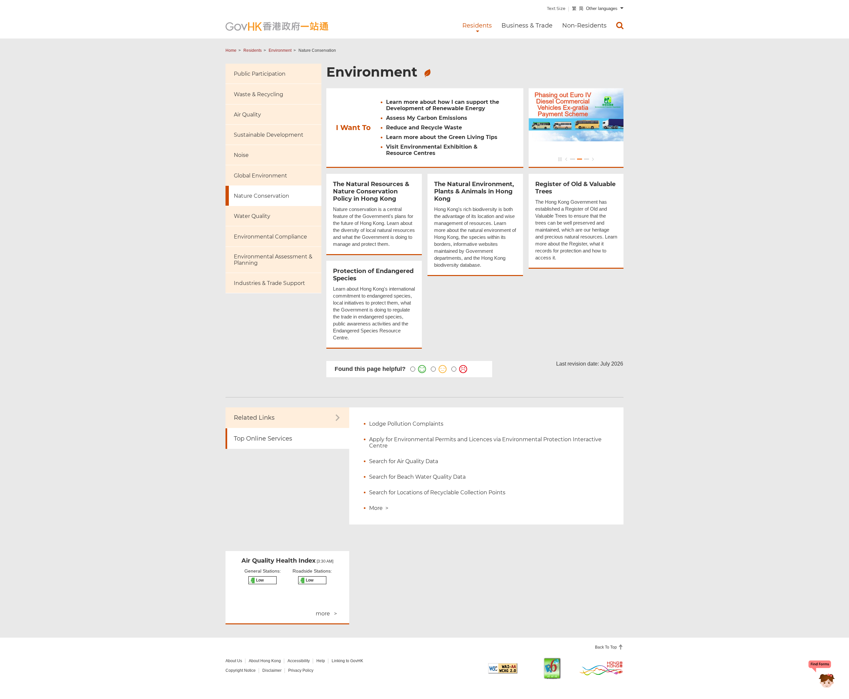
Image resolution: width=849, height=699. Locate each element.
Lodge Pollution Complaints (406, 424)
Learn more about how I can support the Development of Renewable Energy (442, 105)
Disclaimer (272, 670)
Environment (280, 50)
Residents (252, 50)
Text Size (556, 8)
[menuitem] (619, 25)
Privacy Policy (300, 670)
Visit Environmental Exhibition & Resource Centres (432, 150)
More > (378, 508)
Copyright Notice (241, 670)
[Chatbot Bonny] (822, 675)
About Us (234, 661)
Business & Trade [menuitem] (527, 25)
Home (231, 50)
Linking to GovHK (347, 661)
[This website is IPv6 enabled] (552, 668)
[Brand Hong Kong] (601, 668)
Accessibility (299, 661)
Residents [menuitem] (477, 25)
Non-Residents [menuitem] (584, 25)
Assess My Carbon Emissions (426, 118)
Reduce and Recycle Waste (424, 127)
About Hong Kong (265, 661)
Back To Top (606, 647)
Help (320, 661)
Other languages (602, 8)
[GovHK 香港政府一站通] (277, 26)
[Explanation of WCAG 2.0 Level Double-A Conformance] (503, 668)
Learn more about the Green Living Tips (441, 137)
